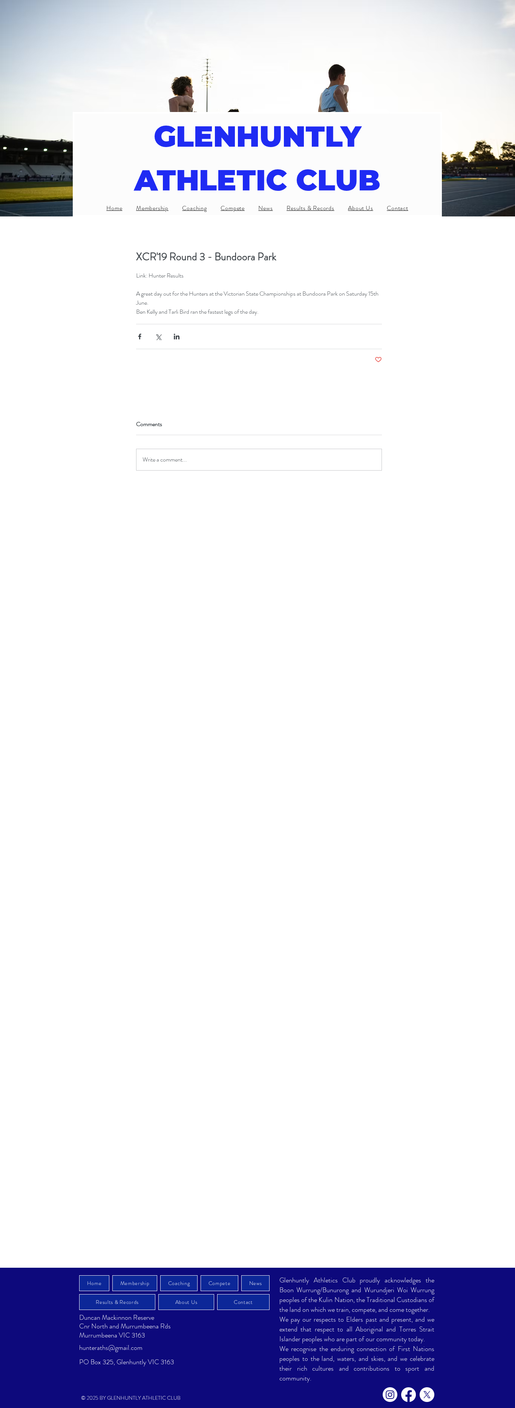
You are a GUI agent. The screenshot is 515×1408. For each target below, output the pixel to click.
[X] (427, 1394)
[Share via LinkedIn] (176, 336)
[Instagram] (390, 1394)
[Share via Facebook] (139, 336)
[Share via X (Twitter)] (158, 336)
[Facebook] (408, 1394)
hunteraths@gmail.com (111, 1348)
